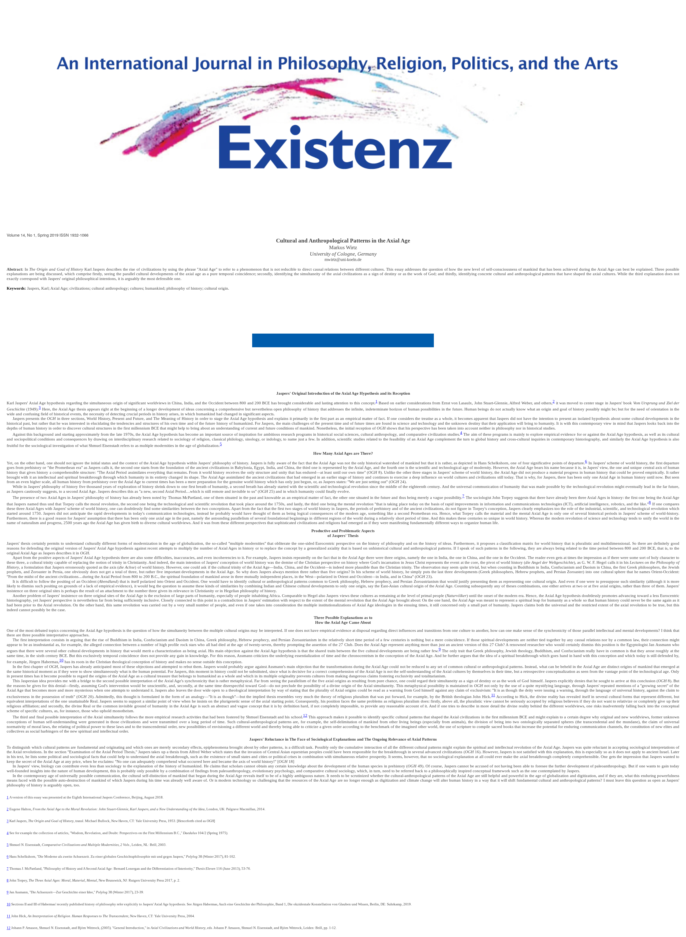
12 (305, 715)
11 (493, 695)
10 (61, 660)
